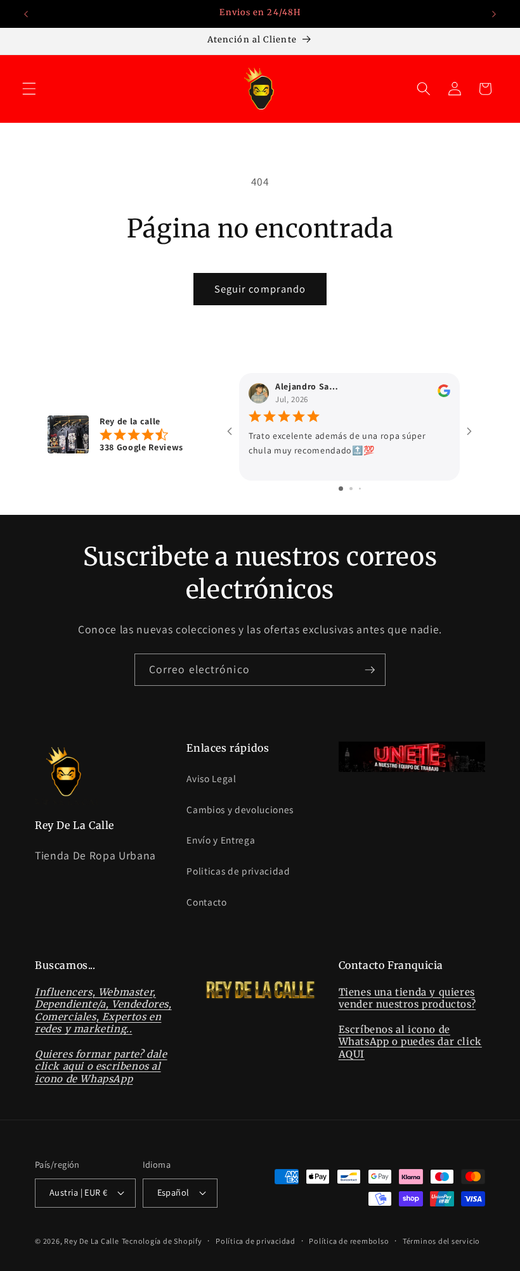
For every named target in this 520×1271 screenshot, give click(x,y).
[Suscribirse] (369, 670)
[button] (29, 88)
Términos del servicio (441, 1241)
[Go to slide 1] (341, 488)
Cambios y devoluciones (240, 809)
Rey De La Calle (91, 1241)
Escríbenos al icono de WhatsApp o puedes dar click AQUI (410, 1041)
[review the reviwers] (444, 394)
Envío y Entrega (220, 839)
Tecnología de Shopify (162, 1241)
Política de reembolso (349, 1241)
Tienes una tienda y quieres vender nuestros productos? (407, 998)
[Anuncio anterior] (26, 14)
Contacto (206, 901)
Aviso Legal (211, 778)
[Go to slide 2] (351, 488)
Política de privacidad (256, 1241)
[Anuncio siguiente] (494, 14)
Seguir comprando (260, 289)
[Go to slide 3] (360, 489)
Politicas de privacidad (238, 870)
